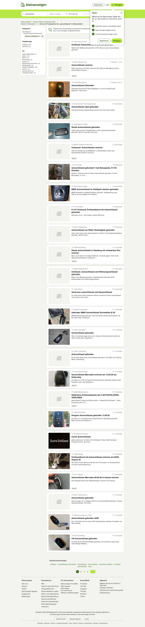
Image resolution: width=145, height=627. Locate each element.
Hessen (24, 61)
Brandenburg (26, 60)
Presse (24, 589)
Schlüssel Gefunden (62, 623)
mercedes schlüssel (105, 564)
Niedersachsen (26, 65)
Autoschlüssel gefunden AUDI (85, 518)
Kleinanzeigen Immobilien (69, 584)
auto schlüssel (93, 564)
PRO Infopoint (65, 586)
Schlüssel (40, 623)
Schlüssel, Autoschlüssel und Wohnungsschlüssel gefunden (94, 273)
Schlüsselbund (103, 623)
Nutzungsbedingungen (48, 604)
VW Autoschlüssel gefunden (84, 538)
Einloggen (117, 41)
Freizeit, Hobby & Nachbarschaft (32, 33)
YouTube (83, 586)
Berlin (24, 58)
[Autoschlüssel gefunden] (59, 358)
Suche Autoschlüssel (81, 437)
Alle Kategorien (26, 32)
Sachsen (24, 69)
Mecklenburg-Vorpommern (30, 63)
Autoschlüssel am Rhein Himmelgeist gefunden (93, 230)
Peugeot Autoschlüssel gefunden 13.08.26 (90, 415)
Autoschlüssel (88, 623)
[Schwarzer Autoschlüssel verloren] (59, 151)
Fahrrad (80, 623)
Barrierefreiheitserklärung (49, 596)
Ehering (75, 623)
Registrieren (104, 41)
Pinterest (83, 594)
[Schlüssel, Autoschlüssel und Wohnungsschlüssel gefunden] (59, 276)
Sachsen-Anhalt (27, 71)
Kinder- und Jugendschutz (50, 594)
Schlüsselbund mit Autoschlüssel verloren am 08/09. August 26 (95, 458)
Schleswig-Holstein (27, 73)
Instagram (83, 589)
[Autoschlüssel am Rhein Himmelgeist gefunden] (59, 234)
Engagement (26, 594)
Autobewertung (105, 593)
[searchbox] (36, 13)
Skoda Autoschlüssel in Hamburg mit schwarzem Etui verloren (95, 251)
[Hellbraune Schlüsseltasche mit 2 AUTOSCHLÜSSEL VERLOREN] (59, 399)
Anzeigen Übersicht (106, 588)
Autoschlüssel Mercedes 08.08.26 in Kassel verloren (95, 477)
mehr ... (90, 566)
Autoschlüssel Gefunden (82, 85)
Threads (83, 591)
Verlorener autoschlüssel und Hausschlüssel (91, 292)
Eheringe (95, 623)
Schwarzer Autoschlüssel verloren (87, 147)
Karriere (24, 586)
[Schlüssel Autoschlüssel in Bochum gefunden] (59, 49)
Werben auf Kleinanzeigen (70, 593)
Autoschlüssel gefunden (82, 354)
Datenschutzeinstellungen (50, 601)
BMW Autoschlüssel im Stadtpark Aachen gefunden (94, 189)
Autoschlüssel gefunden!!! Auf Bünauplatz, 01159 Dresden (93, 169)
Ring (70, 623)
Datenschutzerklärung (48, 599)
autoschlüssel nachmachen (67, 564)
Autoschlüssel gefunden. (82, 333)
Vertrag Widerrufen (47, 589)
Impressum (45, 606)
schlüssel (53, 564)
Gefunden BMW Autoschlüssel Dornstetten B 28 (93, 312)
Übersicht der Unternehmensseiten (111, 590)
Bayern (24, 56)
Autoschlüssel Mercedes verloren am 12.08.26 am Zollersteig (93, 375)
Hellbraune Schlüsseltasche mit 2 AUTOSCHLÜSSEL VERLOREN (95, 396)
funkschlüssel (82, 564)
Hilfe (42, 584)
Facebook (83, 584)
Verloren (53, 623)
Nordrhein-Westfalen (28, 67)
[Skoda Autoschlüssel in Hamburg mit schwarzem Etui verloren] (59, 254)
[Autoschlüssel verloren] (59, 69)
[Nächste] (92, 571)
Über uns (25, 584)
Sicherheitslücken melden (49, 591)
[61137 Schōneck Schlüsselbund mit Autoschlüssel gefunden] (59, 214)
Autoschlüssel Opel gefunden (84, 107)
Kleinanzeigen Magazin (29, 591)
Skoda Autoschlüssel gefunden (85, 127)
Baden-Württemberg (28, 54)
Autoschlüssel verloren (82, 65)
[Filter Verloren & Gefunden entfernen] (42, 36)
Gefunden (47, 623)
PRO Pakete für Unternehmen (66, 589)
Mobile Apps (26, 596)
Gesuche (24, 46)
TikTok (82, 596)
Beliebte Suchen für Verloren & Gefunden (110, 584)
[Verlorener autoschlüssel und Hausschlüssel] (59, 296)
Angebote (25, 44)
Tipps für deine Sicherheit (49, 586)
